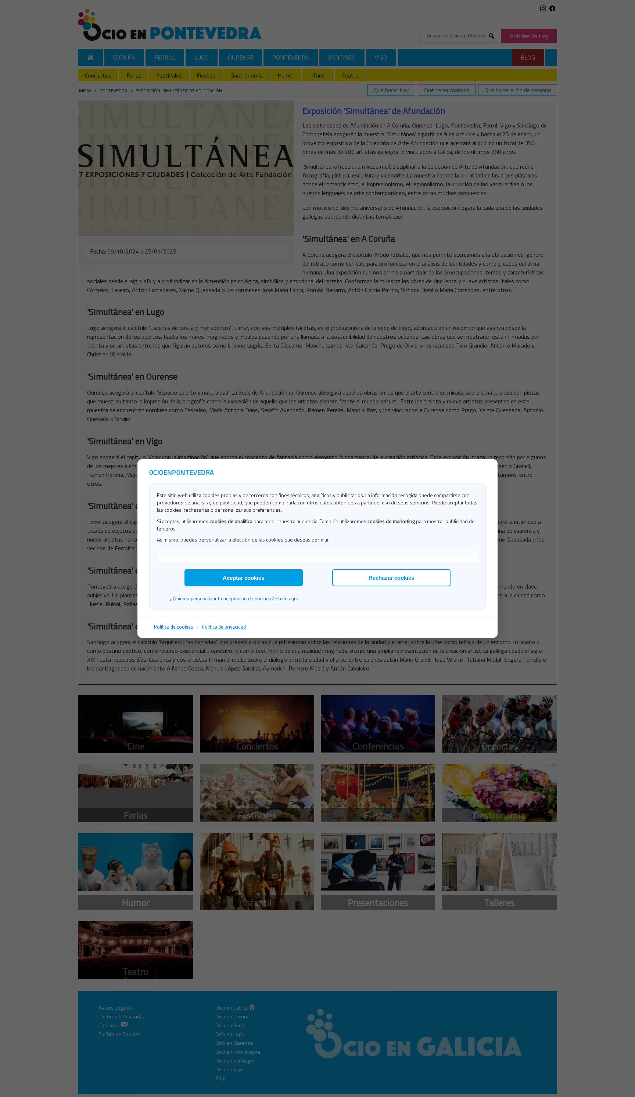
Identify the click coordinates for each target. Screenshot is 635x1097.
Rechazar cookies (391, 578)
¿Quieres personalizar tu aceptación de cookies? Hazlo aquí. (234, 598)
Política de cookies (173, 626)
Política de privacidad (224, 626)
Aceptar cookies (243, 578)
